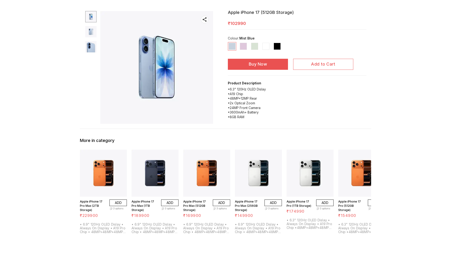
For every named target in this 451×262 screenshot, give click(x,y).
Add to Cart (323, 64)
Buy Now (258, 64)
